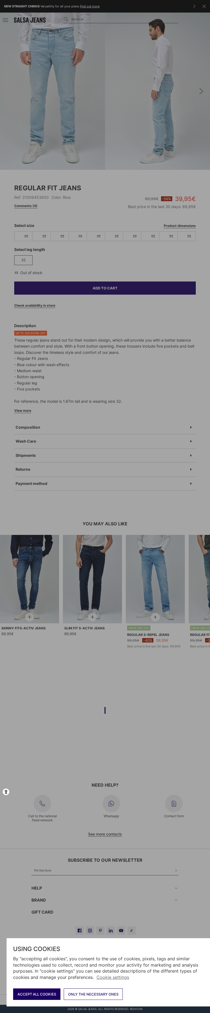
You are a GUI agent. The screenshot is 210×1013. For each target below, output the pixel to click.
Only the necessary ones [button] (93, 994)
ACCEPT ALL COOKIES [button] (37, 994)
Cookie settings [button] (113, 977)
